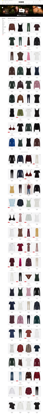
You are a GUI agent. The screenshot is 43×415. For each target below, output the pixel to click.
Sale (11, 20)
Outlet (3, 0)
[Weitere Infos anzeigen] (12, 35)
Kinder (24, 13)
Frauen (19, 13)
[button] (34, 18)
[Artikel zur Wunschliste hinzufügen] (23, 51)
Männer (21, 13)
